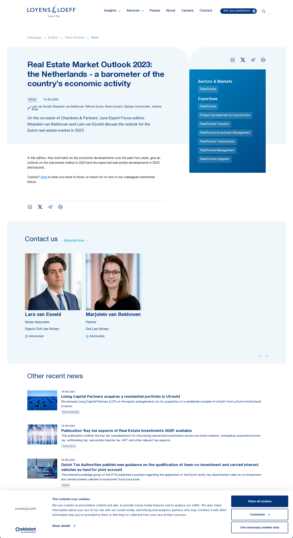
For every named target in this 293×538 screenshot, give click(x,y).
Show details (61, 525)
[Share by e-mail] (253, 59)
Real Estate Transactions (217, 141)
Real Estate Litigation (214, 159)
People (155, 11)
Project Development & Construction (225, 115)
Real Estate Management (217, 150)
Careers (187, 11)
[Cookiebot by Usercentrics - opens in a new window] (25, 530)
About (170, 11)
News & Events (75, 38)
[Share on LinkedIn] (232, 59)
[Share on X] (242, 59)
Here (43, 177)
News (94, 38)
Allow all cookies (259, 501)
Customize (257, 514)
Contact (206, 11)
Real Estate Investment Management (225, 132)
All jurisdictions (74, 241)
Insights (53, 38)
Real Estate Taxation (214, 124)
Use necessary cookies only (259, 527)
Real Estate (208, 89)
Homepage (34, 38)
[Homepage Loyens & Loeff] (51, 11)
